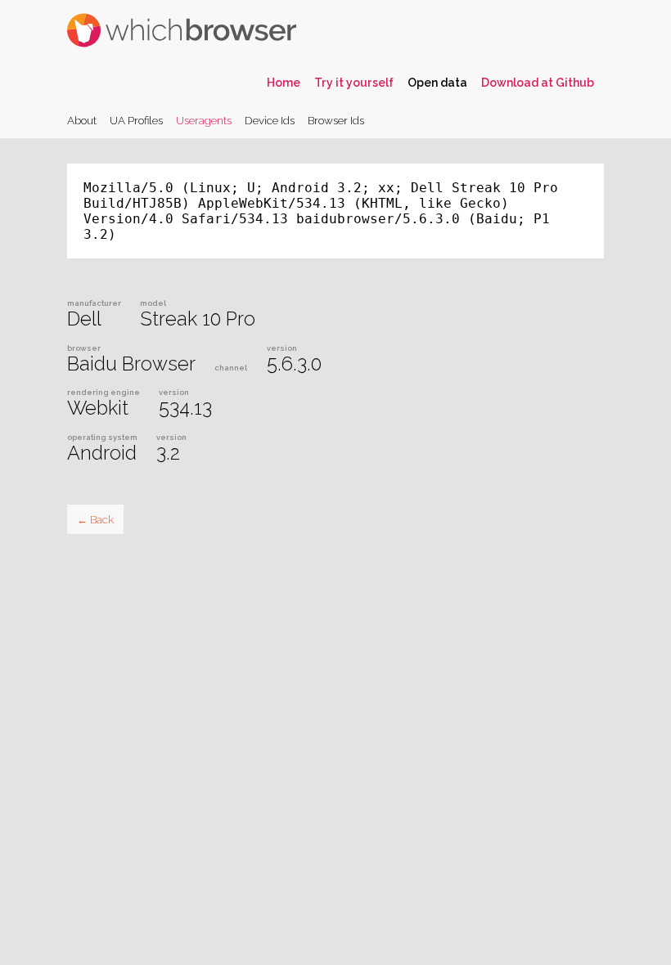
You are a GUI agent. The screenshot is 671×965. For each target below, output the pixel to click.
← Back (95, 519)
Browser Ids (336, 120)
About (82, 120)
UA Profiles (136, 120)
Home (283, 82)
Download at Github (537, 82)
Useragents (204, 120)
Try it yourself (354, 82)
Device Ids (270, 120)
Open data (437, 82)
